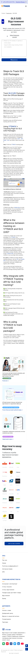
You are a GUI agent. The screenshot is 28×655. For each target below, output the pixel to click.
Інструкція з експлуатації (9, 584)
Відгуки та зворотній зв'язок (10, 616)
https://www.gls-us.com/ (14, 36)
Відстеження (6, 595)
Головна (3, 13)
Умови (4, 563)
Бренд (4, 598)
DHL (8, 140)
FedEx (5, 140)
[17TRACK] (5, 6)
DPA (3, 572)
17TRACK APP (9, 253)
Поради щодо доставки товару (11, 592)
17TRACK (13, 126)
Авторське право (7, 569)
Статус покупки (7, 586)
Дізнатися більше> (20, 2)
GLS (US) (12, 93)
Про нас (4, 560)
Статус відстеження (8, 589)
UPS (22, 138)
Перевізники (9, 13)
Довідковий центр (7, 613)
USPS (18, 138)
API (17, 259)
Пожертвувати (6, 619)
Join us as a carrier (14, 543)
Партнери (5, 622)
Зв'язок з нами (6, 610)
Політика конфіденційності (10, 566)
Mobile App (17, 207)
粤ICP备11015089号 (14, 653)
